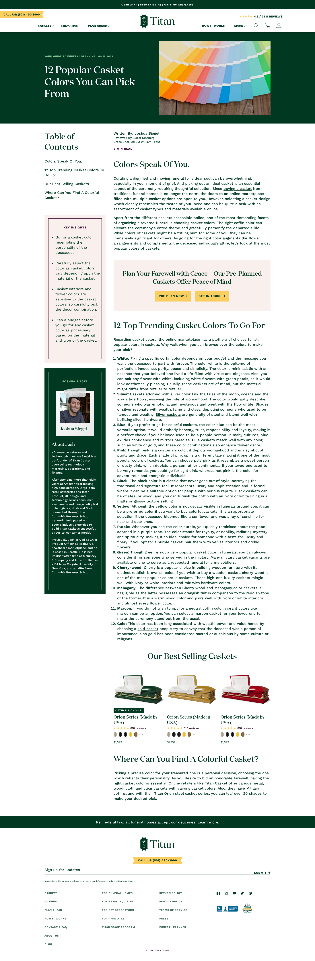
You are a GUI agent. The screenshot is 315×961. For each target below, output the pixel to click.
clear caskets (156, 788)
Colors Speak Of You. (63, 161)
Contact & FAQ (55, 927)
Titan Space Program (118, 927)
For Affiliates (113, 918)
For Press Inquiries (117, 901)
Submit (260, 872)
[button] (44, 25)
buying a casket (237, 188)
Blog (48, 944)
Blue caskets (203, 440)
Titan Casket (216, 783)
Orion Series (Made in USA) (135, 719)
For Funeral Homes (117, 893)
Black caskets (247, 491)
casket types (151, 209)
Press (164, 918)
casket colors (203, 223)
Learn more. (208, 822)
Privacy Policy (170, 901)
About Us (51, 935)
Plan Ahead (53, 910)
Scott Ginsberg (144, 138)
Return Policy (170, 893)
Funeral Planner (172, 927)
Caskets (51, 893)
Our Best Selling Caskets (66, 184)
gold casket (147, 629)
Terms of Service (173, 910)
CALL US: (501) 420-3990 (22, 14)
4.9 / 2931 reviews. (268, 16)
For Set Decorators (118, 910)
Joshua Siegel (147, 133)
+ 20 (141, 734)
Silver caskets (168, 414)
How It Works (55, 918)
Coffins (50, 901)
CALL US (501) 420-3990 (157, 860)
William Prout (150, 142)
